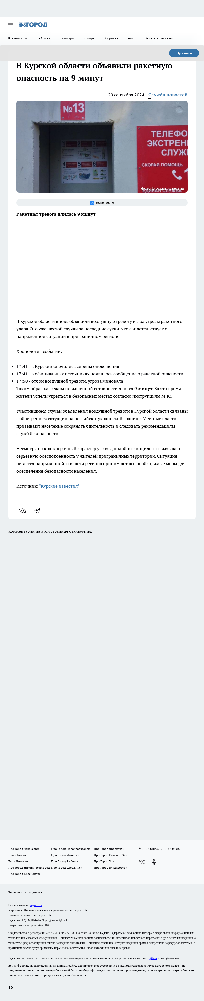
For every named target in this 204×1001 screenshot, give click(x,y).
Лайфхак (43, 38)
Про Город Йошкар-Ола (110, 855)
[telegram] (39, 510)
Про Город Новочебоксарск (70, 849)
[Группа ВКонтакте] (102, 202)
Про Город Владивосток (110, 867)
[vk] (23, 510)
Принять (184, 53)
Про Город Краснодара (24, 874)
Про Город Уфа (104, 861)
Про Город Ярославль (109, 849)
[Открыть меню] (10, 25)
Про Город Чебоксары (23, 849)
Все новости (17, 38)
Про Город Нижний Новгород (29, 867)
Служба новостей (168, 95)
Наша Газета (17, 855)
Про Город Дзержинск (66, 867)
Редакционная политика (25, 892)
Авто (131, 38)
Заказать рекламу (159, 38)
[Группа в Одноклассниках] (154, 862)
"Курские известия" (59, 486)
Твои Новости (18, 861)
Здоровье (111, 38)
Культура (67, 38)
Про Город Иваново (65, 855)
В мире (89, 38)
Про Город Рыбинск (65, 861)
